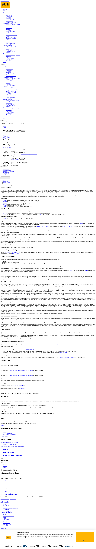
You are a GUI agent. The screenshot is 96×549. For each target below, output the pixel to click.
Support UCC (8, 52)
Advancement (6, 509)
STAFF (4, 514)
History (7, 36)
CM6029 (5, 214)
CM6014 (70, 226)
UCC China (8, 44)
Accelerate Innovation (10, 51)
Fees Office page (22, 388)
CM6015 (81, 223)
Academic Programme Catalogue (10, 252)
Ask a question (4, 480)
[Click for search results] (23, 123)
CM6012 (38, 226)
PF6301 (48, 226)
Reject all (85, 540)
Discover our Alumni (10, 58)
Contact (4, 517)
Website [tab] (4, 126)
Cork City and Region (10, 43)
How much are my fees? (11, 22)
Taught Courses (6, 137)
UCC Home (5, 133)
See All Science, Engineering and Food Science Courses (12, 446)
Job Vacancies (9, 40)
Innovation (8, 29)
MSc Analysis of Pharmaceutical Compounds (10, 444)
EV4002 (43, 226)
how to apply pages (30, 349)
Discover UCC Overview (11, 33)
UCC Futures (8, 30)
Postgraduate (8, 17)
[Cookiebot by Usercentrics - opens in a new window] (8, 546)
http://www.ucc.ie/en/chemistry (9, 434)
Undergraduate (9, 16)
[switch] (37, 546)
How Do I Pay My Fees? (17, 385)
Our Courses (8, 14)
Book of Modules (15, 253)
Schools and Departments (11, 38)
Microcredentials (9, 21)
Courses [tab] (4, 127)
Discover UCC (6, 507)
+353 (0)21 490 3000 (5, 499)
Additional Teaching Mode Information (29, 154)
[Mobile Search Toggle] (1, 64)
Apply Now (3, 425)
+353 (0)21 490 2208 (7, 433)
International (8, 18)
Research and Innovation (8, 505)
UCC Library (8, 39)
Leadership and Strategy (11, 37)
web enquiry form (12, 415)
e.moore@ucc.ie (6, 432)
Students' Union (6, 523)
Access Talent (8, 48)
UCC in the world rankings (11, 35)
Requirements (6, 172)
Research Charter (9, 25)
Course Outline (6, 169)
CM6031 (40, 214)
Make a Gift (8, 60)
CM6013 (5, 201)
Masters (4, 138)
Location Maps (13, 499)
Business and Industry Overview (12, 46)
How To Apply (6, 174)
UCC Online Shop (7, 524)
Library (4, 518)
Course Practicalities (7, 170)
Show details (68, 546)
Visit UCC (8, 42)
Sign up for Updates (7, 147)
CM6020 (86, 270)
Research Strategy (9, 26)
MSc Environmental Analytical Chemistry (9, 442)
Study (4, 135)
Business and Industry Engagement (10, 508)
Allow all (85, 533)
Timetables (5, 521)
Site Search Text (5, 123)
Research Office (9, 28)
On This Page (3, 166)
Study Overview (9, 15)
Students (5, 9)
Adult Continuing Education (11, 19)
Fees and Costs (15, 159)
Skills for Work (9, 49)
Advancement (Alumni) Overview (13, 55)
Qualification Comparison (55, 343)
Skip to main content (5, 1)
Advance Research (10, 50)
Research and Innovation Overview (13, 24)
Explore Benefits (9, 59)
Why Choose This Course (8, 171)
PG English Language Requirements (66, 357)
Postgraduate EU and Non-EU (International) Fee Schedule (21, 370)
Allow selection (85, 536)
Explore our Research (10, 31)
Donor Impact (8, 57)
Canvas (4, 520)
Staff (4, 10)
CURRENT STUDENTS (8, 516)
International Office (63, 352)
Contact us (3, 482)
